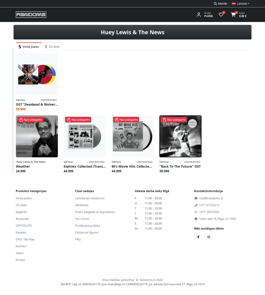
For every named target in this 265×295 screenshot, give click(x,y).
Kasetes (21, 232)
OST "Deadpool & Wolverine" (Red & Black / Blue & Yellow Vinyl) (37, 104)
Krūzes (20, 260)
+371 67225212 (209, 205)
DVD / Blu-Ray (25, 239)
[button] (240, 3)
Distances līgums (86, 232)
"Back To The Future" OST (180, 166)
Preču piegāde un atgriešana (94, 212)
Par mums (82, 219)
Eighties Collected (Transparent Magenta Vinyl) (85, 166)
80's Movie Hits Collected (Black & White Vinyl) (133, 166)
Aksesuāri (22, 219)
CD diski (21, 205)
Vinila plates (24, 198)
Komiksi (21, 246)
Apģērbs (21, 212)
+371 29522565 (209, 212)
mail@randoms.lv (211, 198)
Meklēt (222, 4)
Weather (23, 166)
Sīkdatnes (82, 205)
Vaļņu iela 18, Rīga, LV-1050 (217, 219)
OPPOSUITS (24, 226)
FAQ (78, 239)
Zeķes (20, 253)
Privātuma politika (87, 226)
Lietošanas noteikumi (89, 198)
